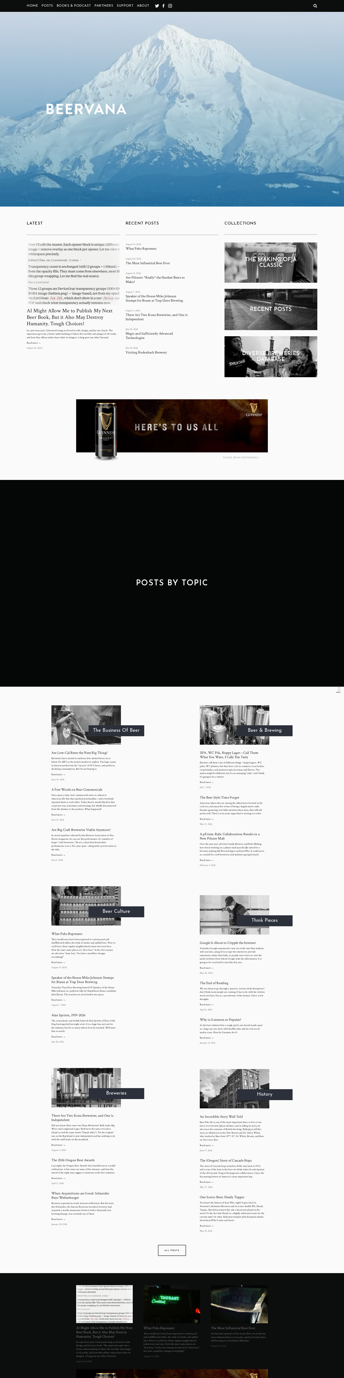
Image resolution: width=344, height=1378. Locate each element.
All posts (172, 1250)
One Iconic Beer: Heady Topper (222, 1197)
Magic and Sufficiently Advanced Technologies (149, 335)
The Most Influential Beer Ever (148, 263)
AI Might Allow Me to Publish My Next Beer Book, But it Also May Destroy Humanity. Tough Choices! (70, 317)
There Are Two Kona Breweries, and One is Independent (157, 317)
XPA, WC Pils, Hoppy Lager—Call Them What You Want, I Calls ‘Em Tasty (229, 754)
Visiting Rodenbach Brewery (146, 352)
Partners (103, 6)
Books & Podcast (74, 6)
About (143, 6)
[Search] (315, 6)
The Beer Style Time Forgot (219, 797)
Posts (47, 6)
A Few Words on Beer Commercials (76, 789)
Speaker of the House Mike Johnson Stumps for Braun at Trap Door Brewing (154, 298)
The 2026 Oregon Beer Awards (73, 1160)
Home (32, 6)
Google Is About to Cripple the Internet (228, 942)
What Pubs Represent (141, 248)
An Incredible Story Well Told (221, 1116)
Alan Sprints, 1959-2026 (68, 1015)
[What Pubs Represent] (172, 1304)
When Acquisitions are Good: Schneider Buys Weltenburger (80, 1195)
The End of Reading (214, 983)
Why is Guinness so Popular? (220, 1019)
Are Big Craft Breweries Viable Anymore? (81, 829)
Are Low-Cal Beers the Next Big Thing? (79, 752)
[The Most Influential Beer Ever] (239, 1304)
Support (125, 6)
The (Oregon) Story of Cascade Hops (226, 1160)
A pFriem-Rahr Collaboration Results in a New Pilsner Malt (230, 836)
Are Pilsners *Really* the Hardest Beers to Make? (155, 279)
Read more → (34, 342)
